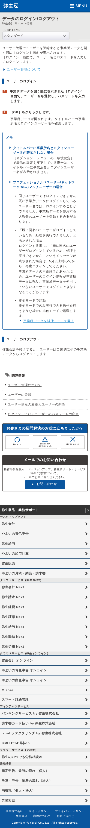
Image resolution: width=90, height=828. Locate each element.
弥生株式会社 (14, 811)
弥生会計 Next (13, 587)
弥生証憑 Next (13, 617)
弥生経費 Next (13, 607)
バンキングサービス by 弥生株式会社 (30, 713)
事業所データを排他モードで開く (48, 321)
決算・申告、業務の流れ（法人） (27, 780)
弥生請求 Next (13, 597)
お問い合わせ (46, 484)
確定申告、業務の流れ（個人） (25, 770)
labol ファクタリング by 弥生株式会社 (32, 733)
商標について (42, 816)
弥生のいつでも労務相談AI (22, 757)
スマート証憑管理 (15, 699)
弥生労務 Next (13, 646)
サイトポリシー (39, 811)
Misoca (8, 690)
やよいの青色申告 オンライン (24, 670)
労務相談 (8, 800)
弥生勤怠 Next (13, 636)
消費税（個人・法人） (19, 790)
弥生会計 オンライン (17, 660)
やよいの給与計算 (15, 553)
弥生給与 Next (13, 626)
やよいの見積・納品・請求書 (24, 573)
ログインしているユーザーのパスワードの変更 (43, 414)
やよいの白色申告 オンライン (24, 680)
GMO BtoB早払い (16, 743)
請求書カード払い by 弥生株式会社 (29, 723)
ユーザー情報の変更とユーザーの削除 (36, 404)
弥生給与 (8, 543)
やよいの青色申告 (15, 533)
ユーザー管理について (24, 69)
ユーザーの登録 (19, 394)
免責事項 (22, 816)
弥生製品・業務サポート (20, 510)
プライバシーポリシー (69, 811)
